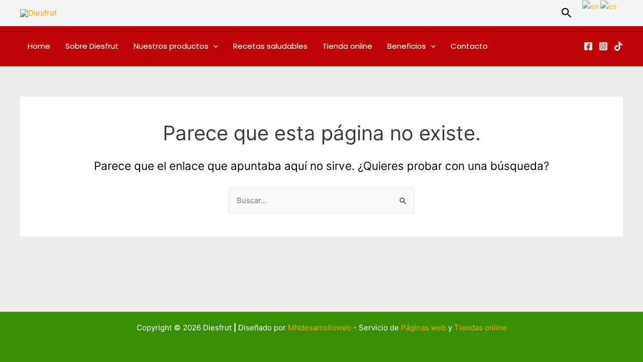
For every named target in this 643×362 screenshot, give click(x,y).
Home (39, 46)
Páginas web (423, 327)
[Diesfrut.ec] (588, 46)
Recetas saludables (270, 46)
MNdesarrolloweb (319, 327)
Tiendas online (480, 327)
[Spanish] (609, 6)
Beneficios (406, 46)
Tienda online (347, 46)
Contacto (469, 46)
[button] (566, 13)
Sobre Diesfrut (92, 46)
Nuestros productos (171, 46)
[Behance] (618, 46)
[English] (591, 6)
